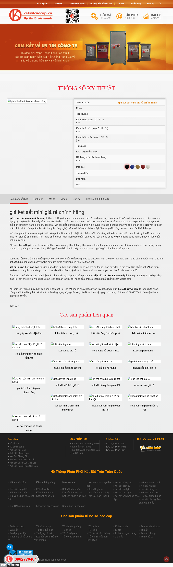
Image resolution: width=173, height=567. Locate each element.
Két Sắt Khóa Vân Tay (74, 495)
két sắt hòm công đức (67, 333)
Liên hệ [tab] (77, 199)
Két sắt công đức (150, 492)
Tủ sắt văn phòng (71, 526)
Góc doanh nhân (76, 3)
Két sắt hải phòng (45, 482)
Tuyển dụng (135, 3)
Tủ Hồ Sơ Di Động (72, 536)
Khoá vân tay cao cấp (47, 506)
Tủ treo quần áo (44, 529)
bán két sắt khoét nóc (144, 333)
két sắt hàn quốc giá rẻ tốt (106, 385)
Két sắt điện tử (122, 485)
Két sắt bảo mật (18, 492)
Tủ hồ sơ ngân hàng (125, 533)
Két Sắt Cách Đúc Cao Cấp (23, 462)
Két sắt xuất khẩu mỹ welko (86, 443)
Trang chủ (43, 3)
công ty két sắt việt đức (29, 333)
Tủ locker (93, 529)
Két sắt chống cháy (99, 492)
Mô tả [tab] (52, 199)
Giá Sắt (119, 536)
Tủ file (118, 529)
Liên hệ (150, 3)
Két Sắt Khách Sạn (19, 453)
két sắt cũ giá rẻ (67, 350)
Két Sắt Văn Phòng (81, 446)
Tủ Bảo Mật (77, 453)
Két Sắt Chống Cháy (20, 456)
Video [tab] (64, 199)
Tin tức (121, 3)
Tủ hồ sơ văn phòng (99, 533)
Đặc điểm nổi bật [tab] (19, 199)
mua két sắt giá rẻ (144, 385)
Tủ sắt (144, 529)
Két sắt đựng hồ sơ (151, 495)
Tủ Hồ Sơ (14, 443)
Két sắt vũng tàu (123, 482)
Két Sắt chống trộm (20, 506)
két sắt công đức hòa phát (105, 333)
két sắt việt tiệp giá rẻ (67, 385)
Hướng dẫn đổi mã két (101, 3)
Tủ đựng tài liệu (18, 533)
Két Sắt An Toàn (18, 449)
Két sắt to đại (122, 489)
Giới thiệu (58, 3)
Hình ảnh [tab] (38, 199)
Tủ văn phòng (148, 533)
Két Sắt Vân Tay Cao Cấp (22, 459)
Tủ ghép (66, 529)
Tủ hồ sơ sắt (121, 526)
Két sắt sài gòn (18, 482)
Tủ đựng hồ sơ (44, 533)
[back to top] (166, 559)
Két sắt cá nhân (44, 492)
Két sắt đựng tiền (19, 489)
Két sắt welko (43, 489)
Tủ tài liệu (94, 526)
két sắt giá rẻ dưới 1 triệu (105, 350)
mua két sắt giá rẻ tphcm (67, 367)
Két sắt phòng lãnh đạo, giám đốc (150, 500)
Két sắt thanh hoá (150, 482)
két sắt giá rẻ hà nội (105, 367)
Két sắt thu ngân (123, 492)
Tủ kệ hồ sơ (147, 536)
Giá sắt (14, 529)
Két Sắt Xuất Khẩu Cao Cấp (86, 449)
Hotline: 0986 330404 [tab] (97, 199)
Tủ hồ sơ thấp (43, 526)
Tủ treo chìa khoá (150, 526)
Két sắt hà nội (148, 485)
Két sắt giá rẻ (96, 489)
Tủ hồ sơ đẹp (17, 526)
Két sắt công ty (149, 489)
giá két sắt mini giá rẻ (144, 367)
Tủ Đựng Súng (17, 446)
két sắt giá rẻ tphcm (144, 350)
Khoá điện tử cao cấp (73, 506)
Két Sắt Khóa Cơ (45, 495)
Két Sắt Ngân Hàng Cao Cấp (24, 465)
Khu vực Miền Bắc (115, 443)
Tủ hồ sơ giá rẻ (70, 533)
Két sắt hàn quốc (71, 489)
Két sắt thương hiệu (72, 492)
